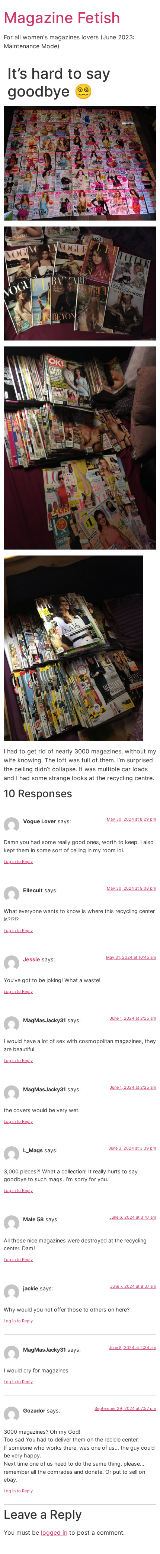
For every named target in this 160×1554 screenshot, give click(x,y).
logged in (54, 1532)
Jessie (31, 959)
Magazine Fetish (62, 18)
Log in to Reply (18, 861)
